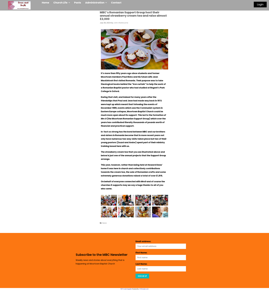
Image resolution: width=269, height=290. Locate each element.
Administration (94, 2)
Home (45, 2)
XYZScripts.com (144, 289)
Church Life (60, 2)
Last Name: (141, 264)
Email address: (143, 241)
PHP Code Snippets (126, 289)
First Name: (141, 252)
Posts (77, 2)
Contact (116, 2)
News (104, 223)
